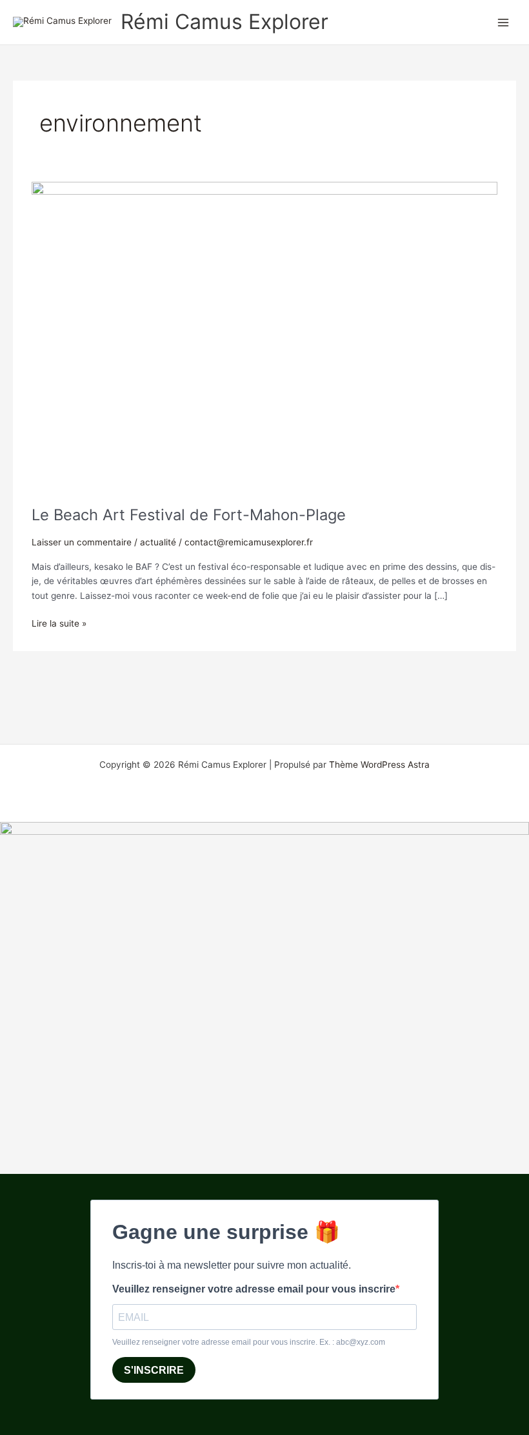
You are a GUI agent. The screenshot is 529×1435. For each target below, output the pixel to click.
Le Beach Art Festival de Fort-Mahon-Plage (189, 514)
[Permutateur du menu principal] (503, 22)
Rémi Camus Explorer (224, 21)
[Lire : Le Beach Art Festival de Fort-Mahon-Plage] (264, 336)
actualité (158, 542)
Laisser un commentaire (82, 542)
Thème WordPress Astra (379, 764)
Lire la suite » (59, 622)
